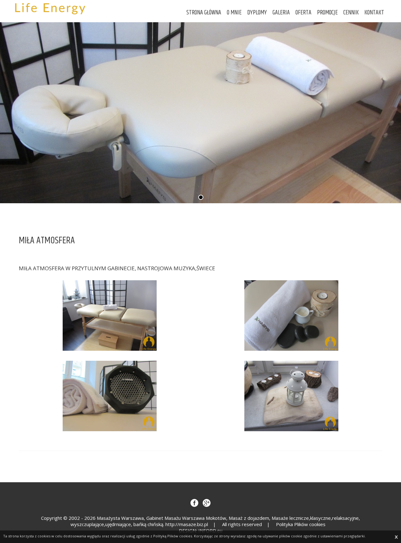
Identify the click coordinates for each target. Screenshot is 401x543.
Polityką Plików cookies (172, 536)
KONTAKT (374, 13)
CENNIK (351, 13)
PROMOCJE (327, 13)
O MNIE (234, 13)
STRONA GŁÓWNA (203, 13)
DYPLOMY (257, 13)
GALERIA (281, 13)
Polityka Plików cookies (300, 524)
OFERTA (303, 13)
